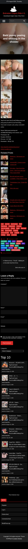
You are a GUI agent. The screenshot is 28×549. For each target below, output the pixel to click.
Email (3, 317)
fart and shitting (5, 228)
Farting (13, 228)
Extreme (19, 226)
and (2, 224)
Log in (3, 509)
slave (8, 235)
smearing (14, 235)
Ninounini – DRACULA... (16, 429)
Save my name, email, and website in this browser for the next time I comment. (13, 337)
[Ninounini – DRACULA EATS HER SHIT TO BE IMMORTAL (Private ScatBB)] (5, 431)
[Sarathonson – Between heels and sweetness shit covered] (5, 418)
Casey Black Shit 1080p (16, 206)
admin (3, 239)
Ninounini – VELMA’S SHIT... (17, 362)
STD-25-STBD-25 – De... (16, 464)
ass (9, 241)
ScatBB (11, 247)
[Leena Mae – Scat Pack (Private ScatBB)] (5, 455)
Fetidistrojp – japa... (14, 477)
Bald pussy (4, 226)
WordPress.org (6, 523)
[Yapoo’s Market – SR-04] (5, 391)
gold (2, 245)
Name (3, 307)
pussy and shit (4, 232)
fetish (18, 228)
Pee (2, 230)
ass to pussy (14, 224)
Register (4, 505)
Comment (4, 284)
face (2, 243)
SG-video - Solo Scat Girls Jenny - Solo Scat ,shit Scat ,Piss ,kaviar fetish (17, 170)
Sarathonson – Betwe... (15, 415)
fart (7, 243)
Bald (20, 224)
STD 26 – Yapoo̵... (14, 402)
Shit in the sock (14, 188)
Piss (7, 245)
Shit (22, 232)
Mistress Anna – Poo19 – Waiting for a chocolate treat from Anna (13, 262)
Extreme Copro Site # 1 (14, 13)
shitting (21, 247)
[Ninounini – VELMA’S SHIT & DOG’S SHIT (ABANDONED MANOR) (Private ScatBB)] (5, 364)
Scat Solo (4, 247)
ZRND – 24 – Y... (13, 376)
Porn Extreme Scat (14, 495)
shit (16, 247)
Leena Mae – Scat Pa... (15, 453)
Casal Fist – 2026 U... (15, 442)
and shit (7, 224)
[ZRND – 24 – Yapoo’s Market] (5, 378)
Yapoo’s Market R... (14, 389)
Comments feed (6, 519)
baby (14, 241)
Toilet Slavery (16, 250)
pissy (12, 245)
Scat (11, 232)
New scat (23, 228)
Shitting (3, 235)
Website (3, 326)
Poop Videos (8, 230)
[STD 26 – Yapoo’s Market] (5, 404)
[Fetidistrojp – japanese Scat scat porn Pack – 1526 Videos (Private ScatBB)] (5, 480)
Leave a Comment (6, 253)
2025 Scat (3, 241)
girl (23, 243)
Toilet (8, 250)
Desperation (12, 226)
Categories (4, 348)
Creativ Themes (17, 538)
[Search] (24, 21)
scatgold (17, 232)
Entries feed (5, 514)
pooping (16, 230)
